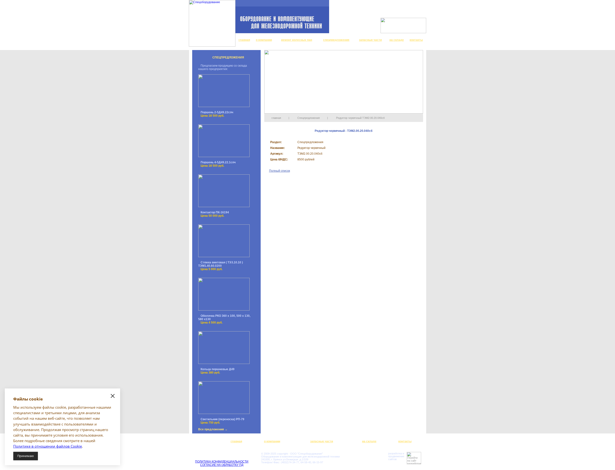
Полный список (279, 170)
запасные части (370, 40)
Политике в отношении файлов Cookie (47, 446)
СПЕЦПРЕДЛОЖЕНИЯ (228, 57)
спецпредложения (336, 40)
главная (244, 40)
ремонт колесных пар (296, 40)
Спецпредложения (308, 117)
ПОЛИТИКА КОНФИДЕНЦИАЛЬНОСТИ (221, 461)
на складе (396, 40)
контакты (416, 40)
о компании (264, 40)
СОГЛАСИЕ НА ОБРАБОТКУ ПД (221, 465)
